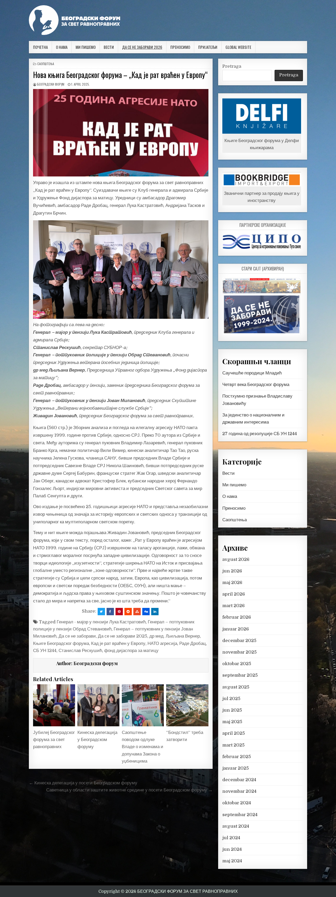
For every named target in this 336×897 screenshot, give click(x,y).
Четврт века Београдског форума (255, 384)
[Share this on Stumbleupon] (137, 611)
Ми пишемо (86, 47)
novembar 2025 (239, 652)
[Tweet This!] (101, 611)
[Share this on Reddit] (128, 611)
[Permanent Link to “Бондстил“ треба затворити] (187, 705)
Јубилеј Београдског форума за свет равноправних (54, 739)
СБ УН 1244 (44, 650)
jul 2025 (231, 698)
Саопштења (45, 63)
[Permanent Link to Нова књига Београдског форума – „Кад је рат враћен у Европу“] (120, 133)
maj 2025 (232, 721)
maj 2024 (232, 860)
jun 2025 (232, 710)
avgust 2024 (235, 826)
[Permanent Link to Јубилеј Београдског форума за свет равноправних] (54, 705)
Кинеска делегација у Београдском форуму (97, 739)
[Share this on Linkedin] (155, 611)
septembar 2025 (240, 675)
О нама (61, 47)
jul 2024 (231, 837)
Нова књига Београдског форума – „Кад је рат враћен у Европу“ (120, 74)
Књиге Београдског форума (61, 643)
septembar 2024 (240, 814)
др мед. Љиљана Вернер (174, 636)
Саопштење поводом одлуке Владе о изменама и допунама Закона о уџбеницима (142, 747)
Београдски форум (50, 84)
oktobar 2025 (236, 663)
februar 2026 (236, 617)
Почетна (40, 47)
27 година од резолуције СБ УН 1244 (259, 433)
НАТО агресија (162, 643)
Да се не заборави (77, 636)
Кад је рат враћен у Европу (118, 643)
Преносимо (180, 47)
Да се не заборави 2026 (142, 47)
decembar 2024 (239, 779)
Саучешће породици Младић (252, 373)
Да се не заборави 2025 (122, 636)
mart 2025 (233, 745)
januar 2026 (235, 629)
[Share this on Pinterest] (119, 611)
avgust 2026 (235, 559)
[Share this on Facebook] (110, 611)
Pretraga (231, 66)
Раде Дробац (192, 643)
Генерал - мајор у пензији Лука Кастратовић (101, 621)
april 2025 (233, 733)
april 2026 (233, 594)
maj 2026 (232, 582)
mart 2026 (233, 605)
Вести (109, 47)
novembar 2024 (239, 791)
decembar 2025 (239, 640)
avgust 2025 (235, 687)
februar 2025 (236, 756)
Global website (238, 47)
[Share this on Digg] (146, 611)
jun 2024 (232, 849)
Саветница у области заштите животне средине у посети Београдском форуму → (129, 790)
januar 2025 (235, 768)
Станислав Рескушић (80, 650)
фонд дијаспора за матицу (131, 650)
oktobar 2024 (236, 802)
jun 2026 (232, 571)
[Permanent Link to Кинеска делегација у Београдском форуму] (98, 705)
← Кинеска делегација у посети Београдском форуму (83, 782)
